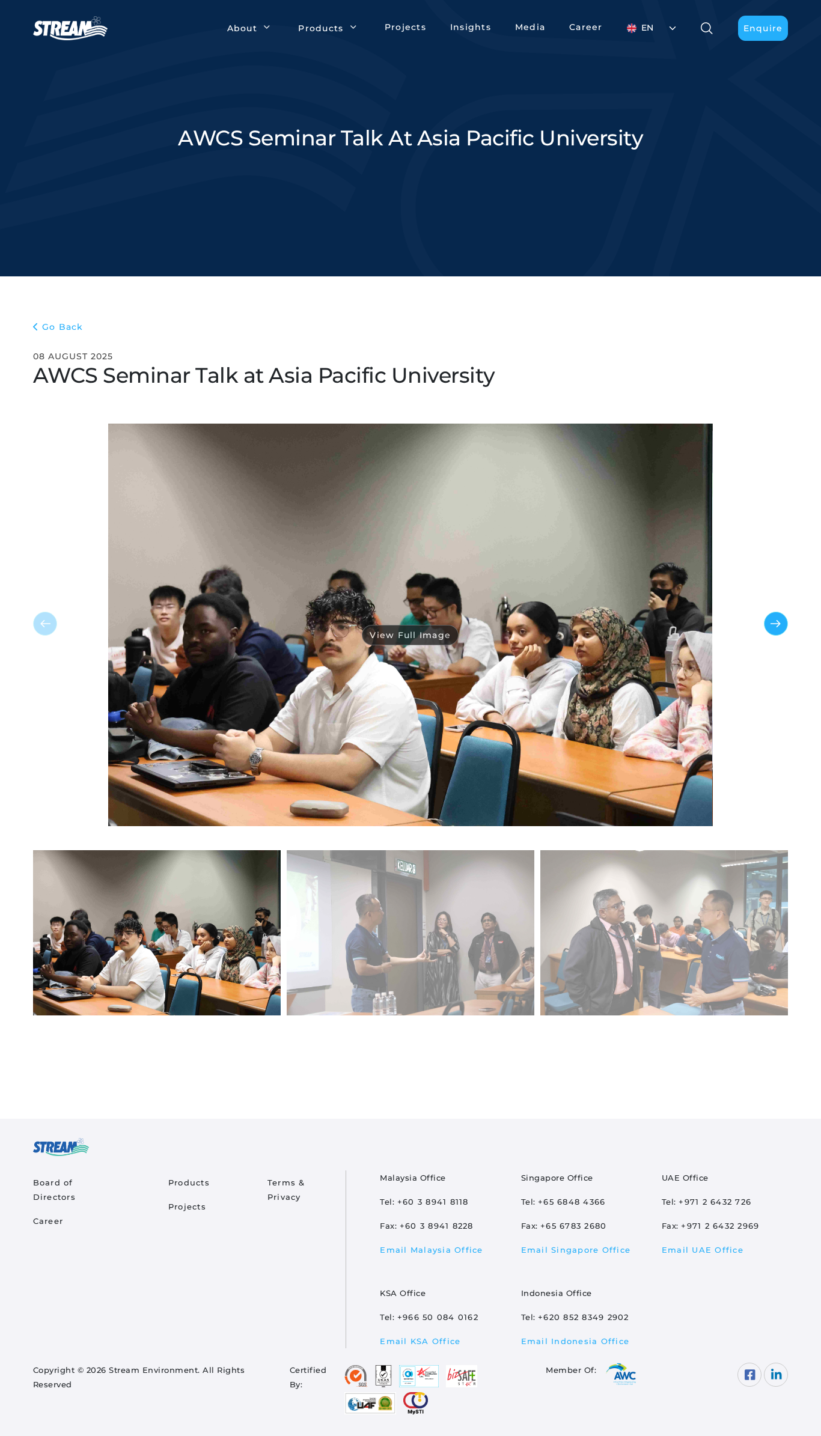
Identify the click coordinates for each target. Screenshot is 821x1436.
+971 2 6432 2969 (720, 1226)
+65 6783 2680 (573, 1226)
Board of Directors (54, 1190)
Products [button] (320, 28)
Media (530, 27)
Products (189, 1182)
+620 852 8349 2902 (583, 1317)
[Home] (75, 28)
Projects (405, 27)
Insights (470, 27)
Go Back (63, 326)
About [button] (242, 28)
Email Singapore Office (576, 1250)
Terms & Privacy (286, 1190)
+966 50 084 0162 (437, 1317)
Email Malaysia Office (431, 1250)
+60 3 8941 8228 (437, 1226)
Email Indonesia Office (575, 1341)
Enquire (763, 28)
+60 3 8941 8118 (433, 1201)
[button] (776, 624)
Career (586, 27)
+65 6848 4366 (571, 1201)
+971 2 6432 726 (715, 1201)
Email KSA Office (420, 1341)
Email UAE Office (702, 1250)
